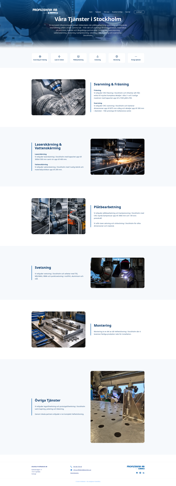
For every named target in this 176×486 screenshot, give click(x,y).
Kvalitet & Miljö (117, 12)
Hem (90, 12)
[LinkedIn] (143, 473)
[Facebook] (137, 473)
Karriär (127, 12)
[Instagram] (140, 473)
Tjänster (98, 12)
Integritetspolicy (74, 473)
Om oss (106, 12)
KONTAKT (139, 12)
